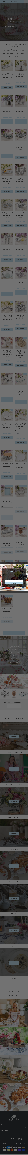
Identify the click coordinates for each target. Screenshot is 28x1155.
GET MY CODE (14, 583)
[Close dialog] (27, 565)
